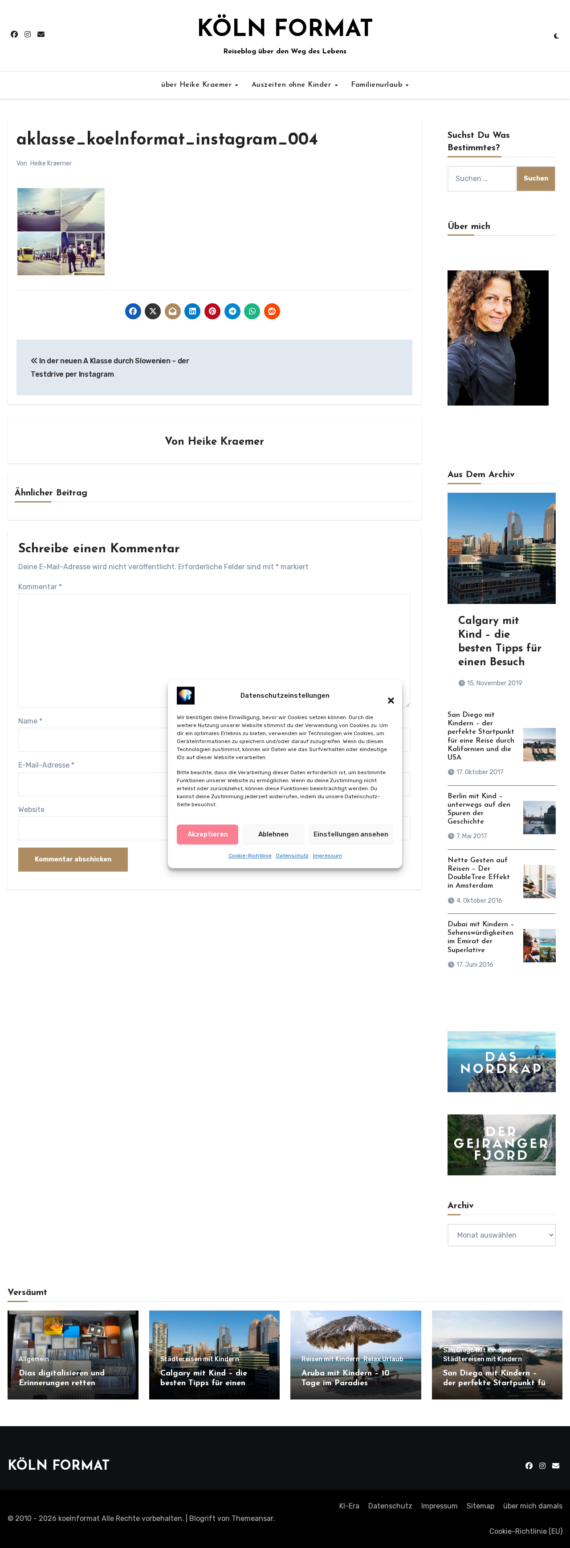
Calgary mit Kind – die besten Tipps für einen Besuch (203, 1383)
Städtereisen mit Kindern (199, 1359)
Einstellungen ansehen (351, 834)
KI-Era (349, 1506)
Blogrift (202, 1518)
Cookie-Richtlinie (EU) (525, 1531)
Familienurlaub (378, 84)
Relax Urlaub (383, 1359)
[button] (386, 695)
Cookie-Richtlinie (250, 855)
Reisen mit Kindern (330, 1359)
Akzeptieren (207, 834)
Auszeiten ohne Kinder (293, 84)
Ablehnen (273, 834)
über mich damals (532, 1506)
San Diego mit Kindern (477, 1350)
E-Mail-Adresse (46, 765)
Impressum (327, 855)
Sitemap (480, 1506)
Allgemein (34, 1359)
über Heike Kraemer (197, 84)
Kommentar (40, 587)
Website (31, 809)
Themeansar (252, 1518)
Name (30, 721)
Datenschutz (292, 855)
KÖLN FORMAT (285, 30)
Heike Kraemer (51, 163)
